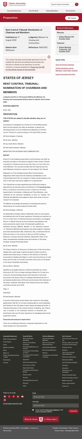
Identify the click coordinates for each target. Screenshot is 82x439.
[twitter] (9, 396)
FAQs (24, 386)
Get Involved (70, 11)
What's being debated (9, 339)
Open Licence (73, 428)
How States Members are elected (30, 347)
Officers (45, 353)
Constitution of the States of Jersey (31, 351)
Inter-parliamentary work (30, 380)
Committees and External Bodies (30, 371)
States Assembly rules (30, 362)
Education (65, 368)
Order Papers (7, 342)
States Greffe (27, 375)
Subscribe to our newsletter (67, 371)
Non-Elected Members (49, 350)
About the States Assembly (28, 339)
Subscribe (73, 411)
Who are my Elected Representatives (48, 343)
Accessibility (25, 428)
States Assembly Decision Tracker (11, 356)
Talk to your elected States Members (68, 353)
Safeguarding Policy (72, 430)
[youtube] (22, 396)
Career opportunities (68, 383)
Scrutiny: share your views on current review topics (70, 343)
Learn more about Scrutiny (65, 74)
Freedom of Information (60, 428)
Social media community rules (12, 403)
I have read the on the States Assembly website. (49, 411)
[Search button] (76, 4)
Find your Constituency (69, 357)
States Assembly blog (69, 375)
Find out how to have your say (70, 339)
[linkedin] (18, 396)
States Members (52, 11)
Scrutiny (5, 362)
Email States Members (49, 347)
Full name (35, 401)
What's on (6, 353)
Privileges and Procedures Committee (31, 356)
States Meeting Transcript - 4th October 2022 (65, 49)
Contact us (65, 386)
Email (34, 393)
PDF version (72, 18)
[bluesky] (4, 396)
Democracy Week (67, 360)
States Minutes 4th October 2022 (66, 38)
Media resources (67, 380)
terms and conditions (52, 410)
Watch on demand (8, 347)
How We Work (33, 11)
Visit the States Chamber (65, 65)
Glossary (25, 383)
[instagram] (4, 400)
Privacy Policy (59, 430)
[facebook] (13, 396)
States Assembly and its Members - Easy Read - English (67, 69)
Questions (26, 359)
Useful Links (7, 430)
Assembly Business (14, 11)
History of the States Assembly (29, 343)
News (5, 350)
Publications (7, 360)
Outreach (65, 365)
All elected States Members (48, 339)
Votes (5, 344)
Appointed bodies (28, 368)
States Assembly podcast (70, 378)
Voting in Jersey (67, 347)
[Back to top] (78, 435)
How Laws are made (29, 365)
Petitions (65, 350)
